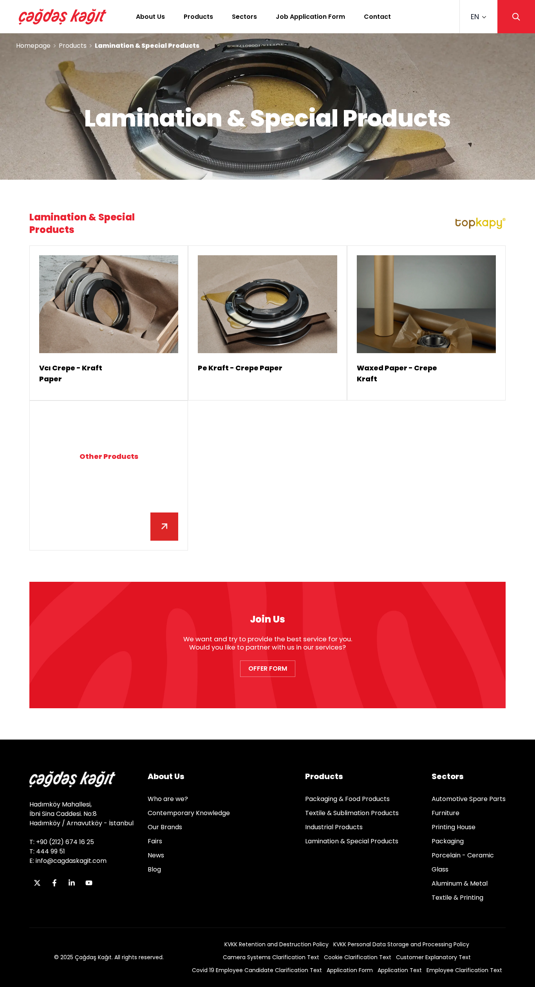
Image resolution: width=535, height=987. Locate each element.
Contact (377, 16)
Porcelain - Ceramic (463, 855)
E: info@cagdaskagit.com (68, 860)
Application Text (400, 970)
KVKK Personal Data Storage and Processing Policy (401, 944)
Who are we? (168, 798)
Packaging (448, 841)
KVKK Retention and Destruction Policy (276, 944)
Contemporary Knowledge (189, 812)
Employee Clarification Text (464, 970)
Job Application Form (310, 16)
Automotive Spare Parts (469, 798)
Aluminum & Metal (460, 883)
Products (198, 16)
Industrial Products (334, 827)
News (156, 855)
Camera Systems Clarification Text (271, 957)
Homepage (33, 45)
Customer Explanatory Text (433, 957)
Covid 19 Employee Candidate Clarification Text (257, 970)
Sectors (244, 16)
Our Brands (165, 827)
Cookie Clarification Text (357, 957)
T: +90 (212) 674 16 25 (61, 841)
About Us (150, 16)
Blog (154, 869)
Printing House (453, 827)
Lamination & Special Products (351, 841)
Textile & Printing (457, 897)
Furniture (445, 812)
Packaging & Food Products (347, 798)
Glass (440, 869)
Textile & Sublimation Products (352, 812)
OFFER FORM (267, 668)
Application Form (350, 970)
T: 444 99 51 (47, 851)
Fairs (155, 841)
